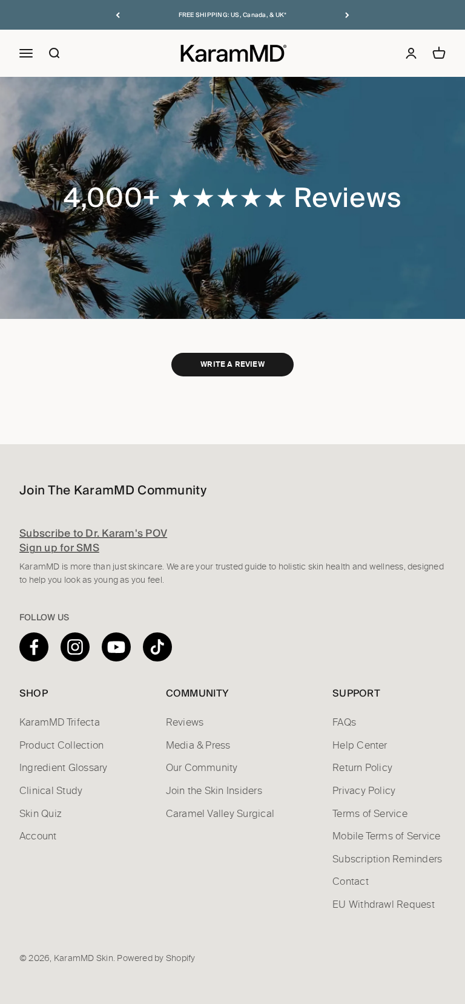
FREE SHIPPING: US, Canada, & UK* (233, 15)
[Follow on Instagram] (75, 647)
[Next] (347, 15)
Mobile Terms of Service (386, 836)
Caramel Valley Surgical (220, 814)
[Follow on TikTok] (157, 647)
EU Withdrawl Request (383, 905)
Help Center (360, 745)
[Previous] (118, 15)
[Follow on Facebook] (34, 647)
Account (38, 836)
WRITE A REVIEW (232, 364)
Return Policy (362, 768)
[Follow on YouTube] (116, 647)
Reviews (185, 722)
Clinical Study (50, 791)
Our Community (202, 768)
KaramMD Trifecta (59, 722)
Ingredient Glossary (63, 768)
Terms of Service (369, 814)
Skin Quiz (40, 814)
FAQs (344, 722)
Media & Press (198, 745)
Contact (350, 882)
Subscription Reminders (387, 859)
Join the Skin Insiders (214, 791)
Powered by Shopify (156, 958)
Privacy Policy (363, 791)
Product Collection (61, 745)
